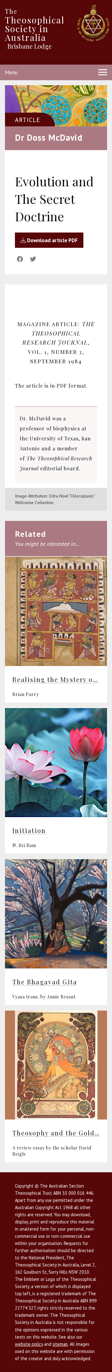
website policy (29, 1344)
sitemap (60, 1344)
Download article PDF (52, 240)
